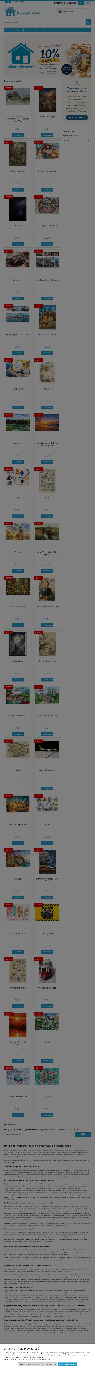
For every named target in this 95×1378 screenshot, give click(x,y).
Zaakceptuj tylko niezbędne (30, 1364)
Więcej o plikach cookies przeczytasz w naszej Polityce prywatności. (27, 1359)
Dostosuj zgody (50, 1364)
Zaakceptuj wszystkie (67, 1364)
